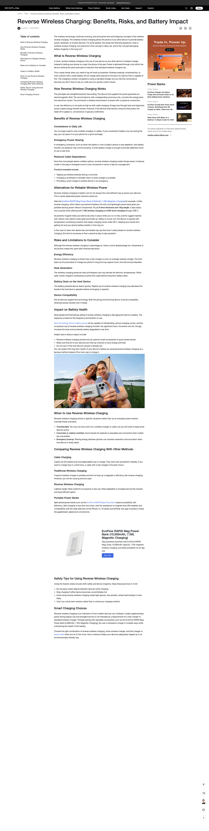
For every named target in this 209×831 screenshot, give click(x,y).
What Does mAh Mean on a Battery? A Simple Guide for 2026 (161, 118)
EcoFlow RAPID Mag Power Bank (101, 502)
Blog (26, 14)
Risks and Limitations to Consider (33, 65)
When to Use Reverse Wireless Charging (32, 77)
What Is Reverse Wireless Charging (34, 42)
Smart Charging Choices (29, 94)
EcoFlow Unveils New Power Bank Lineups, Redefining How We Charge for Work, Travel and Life (161, 107)
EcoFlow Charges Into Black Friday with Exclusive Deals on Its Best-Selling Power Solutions (161, 94)
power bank (59, 634)
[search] (186, 8)
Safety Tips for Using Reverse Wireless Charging (31, 89)
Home (19, 14)
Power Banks (153, 89)
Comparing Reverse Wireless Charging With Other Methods (31, 83)
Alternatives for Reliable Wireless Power (32, 60)
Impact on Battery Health (30, 71)
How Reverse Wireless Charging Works (32, 48)
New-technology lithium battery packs (70, 323)
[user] (191, 8)
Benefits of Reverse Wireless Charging (31, 54)
